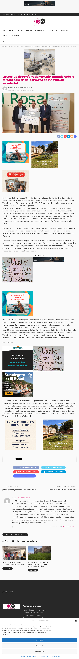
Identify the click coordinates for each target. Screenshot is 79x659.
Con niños (39, 30)
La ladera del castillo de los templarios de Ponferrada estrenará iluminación (38, 564)
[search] (3, 41)
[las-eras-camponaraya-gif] (17, 269)
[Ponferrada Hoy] (11, 606)
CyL (56, 30)
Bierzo (50, 30)
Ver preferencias (39, 651)
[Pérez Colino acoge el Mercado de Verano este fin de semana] (14, 553)
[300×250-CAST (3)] (15, 181)
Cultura (28, 30)
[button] (76, 621)
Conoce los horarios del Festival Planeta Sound (63, 489)
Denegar (39, 646)
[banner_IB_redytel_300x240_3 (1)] (17, 358)
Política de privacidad (38, 656)
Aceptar (39, 640)
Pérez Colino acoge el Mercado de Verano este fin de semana (13, 563)
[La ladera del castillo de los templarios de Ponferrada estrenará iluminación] (39, 553)
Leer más (7, 568)
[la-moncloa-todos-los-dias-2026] (20, 434)
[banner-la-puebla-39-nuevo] (39, 62)
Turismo (63, 30)
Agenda (12, 30)
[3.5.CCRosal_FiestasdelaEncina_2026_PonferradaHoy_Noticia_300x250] (15, 152)
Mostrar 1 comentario (14, 534)
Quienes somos (9, 592)
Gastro (5, 36)
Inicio (4, 30)
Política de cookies (25, 656)
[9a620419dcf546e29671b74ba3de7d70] (44, 154)
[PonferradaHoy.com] (39, 22)
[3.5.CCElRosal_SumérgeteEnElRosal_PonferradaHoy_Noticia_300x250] (17, 384)
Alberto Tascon (12, 87)
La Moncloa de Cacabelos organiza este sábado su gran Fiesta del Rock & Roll (19, 490)
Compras (15, 36)
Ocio (20, 30)
